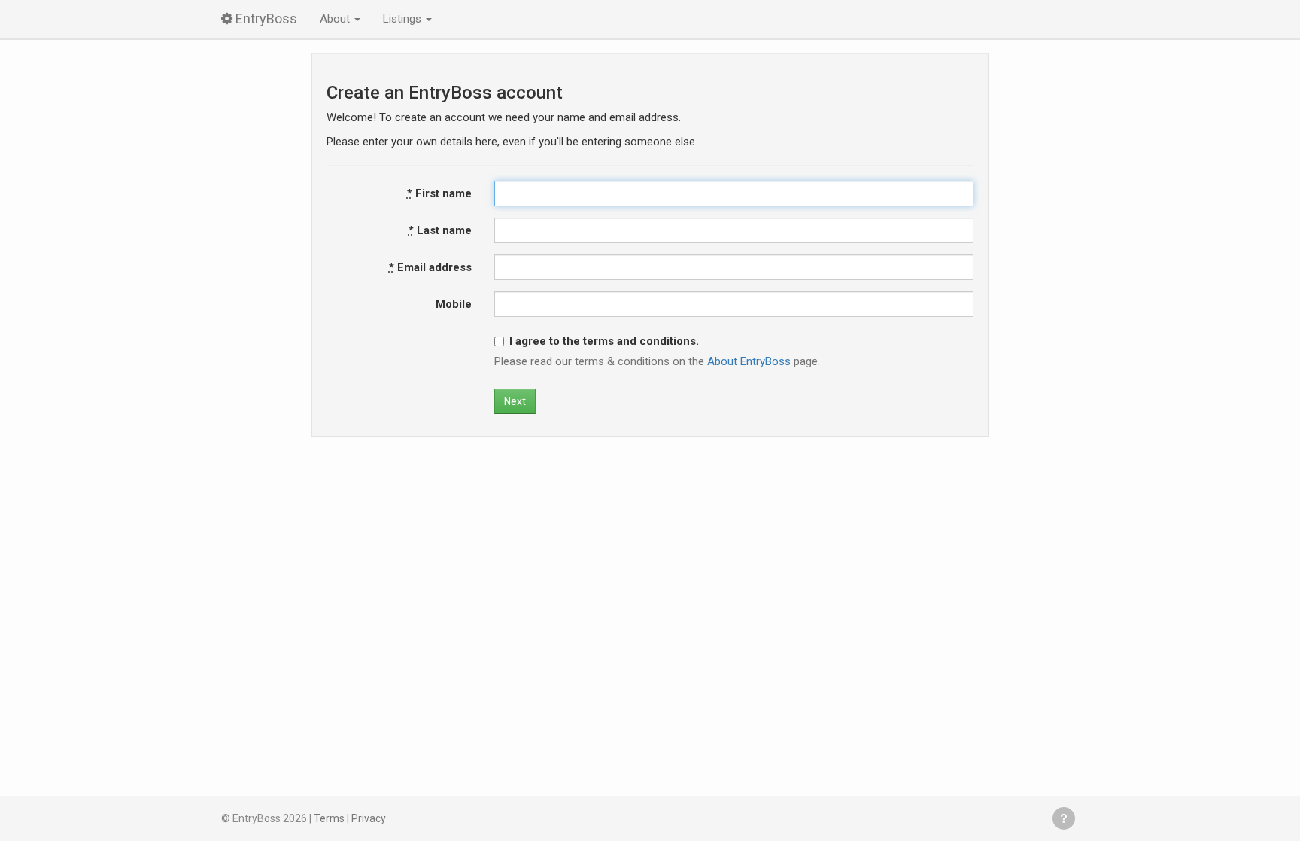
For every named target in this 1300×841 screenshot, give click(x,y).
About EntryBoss (749, 361)
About (336, 19)
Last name (440, 230)
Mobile (454, 304)
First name (439, 193)
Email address (430, 267)
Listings (403, 19)
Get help (1063, 818)
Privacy (368, 818)
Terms (329, 818)
